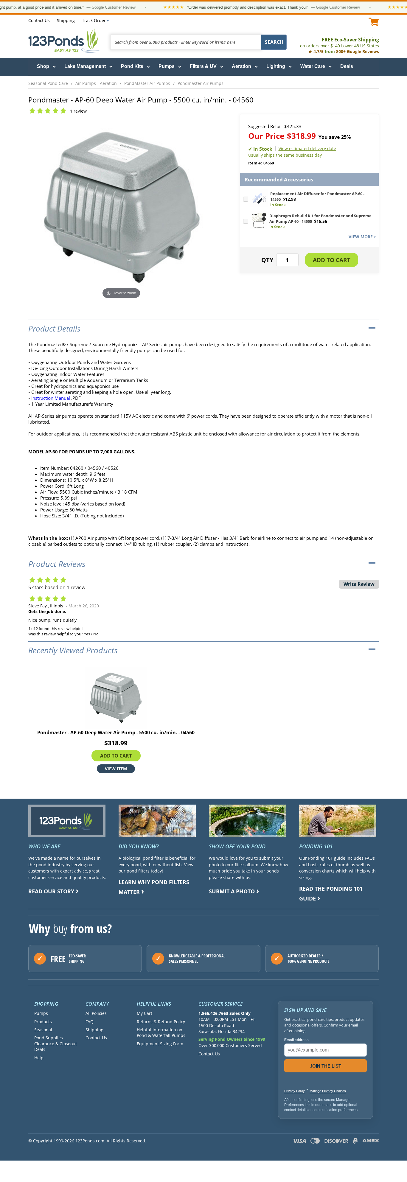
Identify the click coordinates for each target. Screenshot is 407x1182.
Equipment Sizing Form (160, 1043)
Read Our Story (51, 891)
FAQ (90, 1021)
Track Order (94, 20)
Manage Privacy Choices (328, 1091)
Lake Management (85, 66)
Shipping (66, 20)
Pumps (167, 66)
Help (39, 1057)
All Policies (96, 1013)
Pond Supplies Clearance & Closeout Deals (55, 1043)
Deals (346, 66)
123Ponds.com (64, 41)
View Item (116, 768)
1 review (78, 111)
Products (43, 1021)
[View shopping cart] (374, 22)
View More (361, 236)
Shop (43, 66)
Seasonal (43, 1029)
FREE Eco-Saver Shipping (339, 42)
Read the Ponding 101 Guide (331, 893)
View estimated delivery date (307, 148)
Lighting (275, 66)
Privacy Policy (294, 1091)
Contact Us (39, 20)
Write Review (359, 584)
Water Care (312, 66)
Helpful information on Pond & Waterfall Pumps (161, 1032)
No (96, 634)
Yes (87, 634)
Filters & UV (203, 66)
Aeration (241, 66)
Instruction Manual (50, 398)
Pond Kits (132, 66)
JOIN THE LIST (325, 1066)
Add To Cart (116, 755)
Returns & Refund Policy (161, 1021)
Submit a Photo (232, 891)
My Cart (144, 1013)
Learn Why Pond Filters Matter (154, 886)
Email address (296, 1040)
